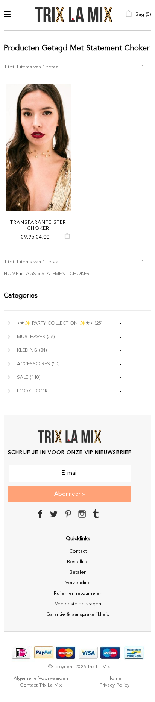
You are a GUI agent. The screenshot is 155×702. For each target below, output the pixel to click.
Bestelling (78, 561)
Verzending (78, 582)
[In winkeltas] (67, 237)
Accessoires (38, 364)
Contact (78, 551)
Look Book (32, 391)
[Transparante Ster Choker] (38, 147)
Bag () (142, 14)
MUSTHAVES (36, 336)
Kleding (32, 350)
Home (11, 273)
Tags (30, 273)
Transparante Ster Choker (38, 225)
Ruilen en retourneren (78, 593)
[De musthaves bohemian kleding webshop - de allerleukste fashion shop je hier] (74, 15)
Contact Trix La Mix (41, 685)
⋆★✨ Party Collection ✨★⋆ (60, 323)
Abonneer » (69, 494)
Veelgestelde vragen (78, 604)
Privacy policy (114, 685)
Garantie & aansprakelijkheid (78, 614)
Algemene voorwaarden (41, 678)
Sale (29, 377)
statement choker (65, 273)
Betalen (78, 572)
